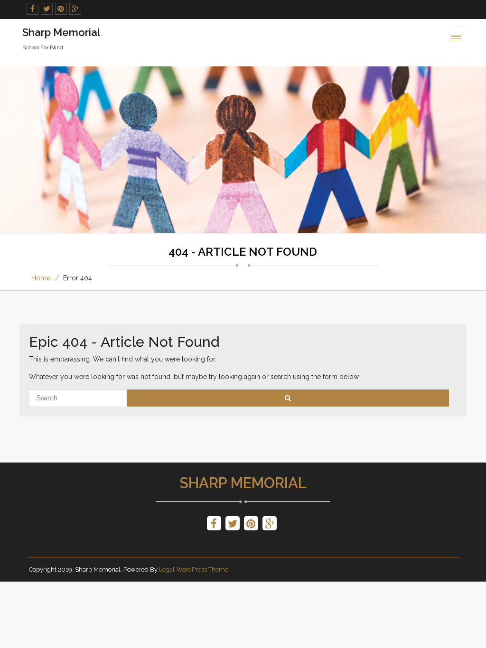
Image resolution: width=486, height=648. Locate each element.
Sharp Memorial (243, 482)
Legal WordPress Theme (193, 569)
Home (40, 278)
